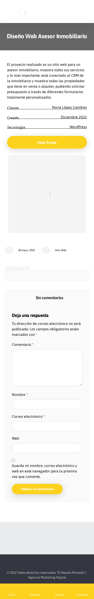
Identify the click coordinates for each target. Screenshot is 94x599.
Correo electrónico (28, 416)
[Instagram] (47, 538)
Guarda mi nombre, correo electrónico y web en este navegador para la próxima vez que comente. (44, 471)
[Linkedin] (56, 538)
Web (15, 438)
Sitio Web (60, 250)
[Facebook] (37, 538)
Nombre (20, 395)
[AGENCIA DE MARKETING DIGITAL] (21, 13)
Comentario (22, 344)
